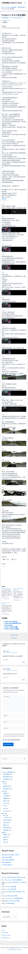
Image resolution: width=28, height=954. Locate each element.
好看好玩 (5, 834)
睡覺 (4, 839)
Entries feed (5, 932)
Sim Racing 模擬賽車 (7, 772)
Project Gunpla (9, 625)
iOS (4, 806)
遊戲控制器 (6, 786)
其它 (4, 842)
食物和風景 (6, 830)
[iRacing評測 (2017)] (7, 593)
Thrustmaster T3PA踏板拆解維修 (13, 880)
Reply (23, 662)
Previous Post (14, 635)
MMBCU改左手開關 (7, 857)
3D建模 (5, 793)
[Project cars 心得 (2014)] (7, 608)
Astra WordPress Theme (15, 949)
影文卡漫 (5, 822)
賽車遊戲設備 (6, 776)
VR (4, 784)
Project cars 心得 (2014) (11, 621)
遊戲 (3, 781)
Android (5, 803)
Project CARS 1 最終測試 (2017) (13, 623)
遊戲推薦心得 (6, 789)
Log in (3, 930)
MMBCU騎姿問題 (6, 862)
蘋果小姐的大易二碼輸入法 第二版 (10, 854)
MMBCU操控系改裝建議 (8, 860)
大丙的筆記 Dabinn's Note (11, 3)
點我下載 (4, 199)
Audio (4, 808)
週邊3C (5, 801)
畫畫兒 (5, 825)
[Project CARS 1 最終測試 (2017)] (19, 594)
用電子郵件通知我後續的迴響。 (13, 740)
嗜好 (3, 813)
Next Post (14, 638)
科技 (3, 791)
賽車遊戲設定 (6, 779)
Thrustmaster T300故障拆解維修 (14, 898)
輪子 (4, 815)
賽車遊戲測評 (5, 17)
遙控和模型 (6, 827)
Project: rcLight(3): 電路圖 (12, 628)
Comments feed (6, 935)
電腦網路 (5, 798)
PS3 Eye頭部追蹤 (11, 886)
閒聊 (3, 832)
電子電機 (5, 796)
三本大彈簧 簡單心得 (7, 865)
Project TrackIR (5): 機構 (11, 627)
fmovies (4, 877)
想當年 (5, 837)
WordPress (6, 811)
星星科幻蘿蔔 (6, 820)
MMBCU (7, 817)
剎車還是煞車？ (11, 903)
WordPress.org (5, 937)
